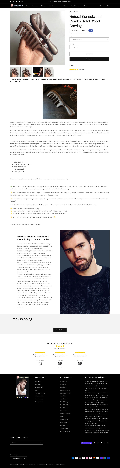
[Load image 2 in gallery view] (26, 72)
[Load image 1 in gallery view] (15, 72)
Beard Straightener (65, 405)
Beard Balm (63, 381)
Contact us (38, 384)
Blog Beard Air (39, 387)
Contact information (60, 464)
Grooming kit (64, 419)
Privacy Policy (39, 402)
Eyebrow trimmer (65, 414)
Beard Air (16, 464)
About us (37, 381)
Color (71, 36)
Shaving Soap (64, 428)
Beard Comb (63, 387)
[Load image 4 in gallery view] (38, 72)
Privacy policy (32, 464)
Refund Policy (39, 399)
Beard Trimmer (64, 408)
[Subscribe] (41, 442)
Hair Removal (64, 425)
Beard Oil (63, 396)
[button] (35, 6)
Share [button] (72, 65)
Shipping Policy (39, 396)
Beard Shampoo (65, 402)
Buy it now (89, 59)
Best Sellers (60, 330)
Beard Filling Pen (65, 390)
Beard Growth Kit (65, 393)
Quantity (72, 44)
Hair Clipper (63, 422)
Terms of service (41, 464)
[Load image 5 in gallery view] (49, 72)
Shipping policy (50, 464)
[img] (60, 346)
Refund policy (23, 464)
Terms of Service (40, 393)
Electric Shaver (64, 411)
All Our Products (65, 431)
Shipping (80, 33)
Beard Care (63, 384)
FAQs (36, 390)
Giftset (62, 416)
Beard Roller (63, 399)
